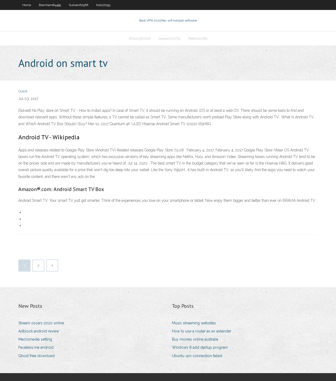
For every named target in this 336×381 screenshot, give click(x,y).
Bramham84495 (50, 5)
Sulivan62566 (78, 5)
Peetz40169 (197, 38)
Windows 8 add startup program (200, 347)
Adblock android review (38, 331)
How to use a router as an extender (201, 331)
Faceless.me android (36, 347)
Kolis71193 (103, 5)
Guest (22, 91)
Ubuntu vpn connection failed (197, 356)
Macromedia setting (35, 339)
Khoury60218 (140, 38)
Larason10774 (169, 38)
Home (26, 5)
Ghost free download (36, 356)
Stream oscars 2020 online (41, 323)
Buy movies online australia (195, 339)
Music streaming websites (194, 323)
